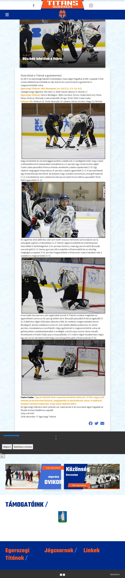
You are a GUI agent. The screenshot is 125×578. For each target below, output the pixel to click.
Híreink (26, 55)
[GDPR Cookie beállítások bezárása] (1, 453)
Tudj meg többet (53, 468)
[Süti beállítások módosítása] (2, 456)
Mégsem (7, 447)
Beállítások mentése (23, 447)
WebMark (115, 574)
